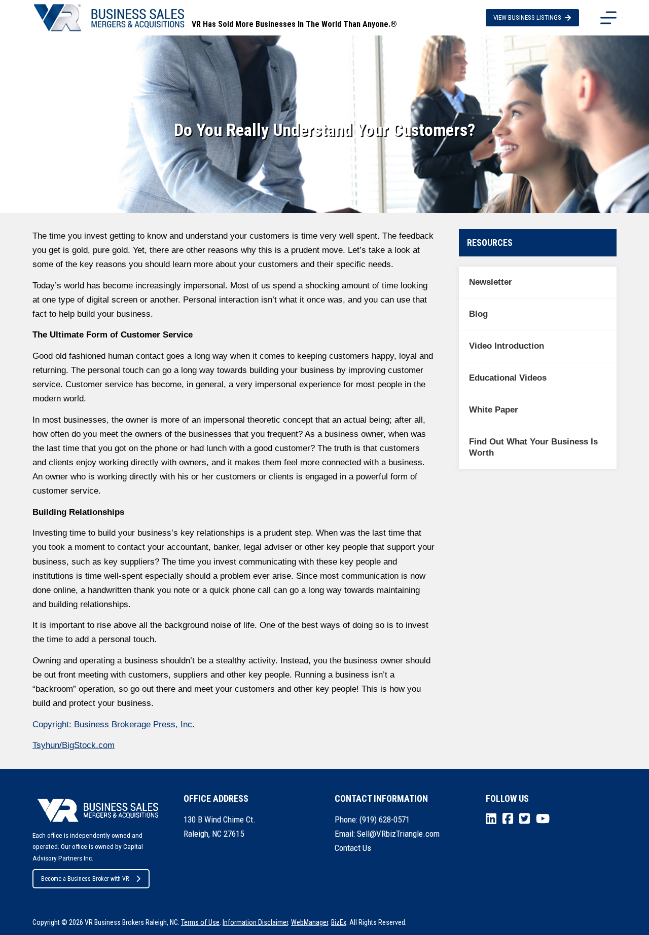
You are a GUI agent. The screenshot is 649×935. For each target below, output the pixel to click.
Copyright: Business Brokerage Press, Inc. (113, 724)
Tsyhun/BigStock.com (73, 745)
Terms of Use (200, 922)
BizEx (338, 922)
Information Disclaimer (255, 922)
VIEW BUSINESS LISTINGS (527, 17)
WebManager (309, 922)
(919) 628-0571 (384, 819)
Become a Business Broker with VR (85, 878)
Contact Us (353, 848)
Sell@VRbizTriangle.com (398, 834)
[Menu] (608, 18)
